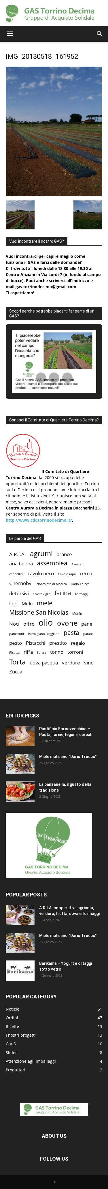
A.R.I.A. (17, 554)
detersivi (19, 593)
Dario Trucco (80, 584)
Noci (14, 624)
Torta (17, 662)
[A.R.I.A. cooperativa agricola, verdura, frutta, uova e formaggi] (20, 915)
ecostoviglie (41, 594)
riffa (28, 652)
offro (29, 624)
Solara (41, 653)
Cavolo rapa (67, 574)
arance (64, 554)
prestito (58, 643)
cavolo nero (41, 573)
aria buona (21, 563)
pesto (15, 643)
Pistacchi (35, 643)
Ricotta (14, 653)
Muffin (77, 613)
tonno (56, 652)
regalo (78, 643)
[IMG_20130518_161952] (54, 194)
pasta (71, 633)
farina (62, 593)
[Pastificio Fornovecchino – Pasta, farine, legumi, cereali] (20, 736)
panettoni (16, 634)
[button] (10, 34)
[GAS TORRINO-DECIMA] (54, 13)
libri (13, 603)
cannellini (16, 574)
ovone (67, 623)
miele (44, 603)
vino (89, 663)
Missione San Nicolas (38, 612)
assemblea (52, 563)
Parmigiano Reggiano (44, 634)
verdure (71, 663)
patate (88, 634)
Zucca (15, 672)
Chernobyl (21, 583)
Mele (27, 603)
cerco (86, 573)
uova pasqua (44, 663)
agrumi (41, 553)
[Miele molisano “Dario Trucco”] (20, 764)
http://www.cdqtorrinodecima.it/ (39, 520)
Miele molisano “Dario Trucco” (68, 756)
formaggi (81, 594)
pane (86, 624)
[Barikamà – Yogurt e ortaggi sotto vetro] (20, 970)
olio (46, 623)
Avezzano (78, 564)
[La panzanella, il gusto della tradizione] (20, 791)
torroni (75, 652)
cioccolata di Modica (52, 584)
